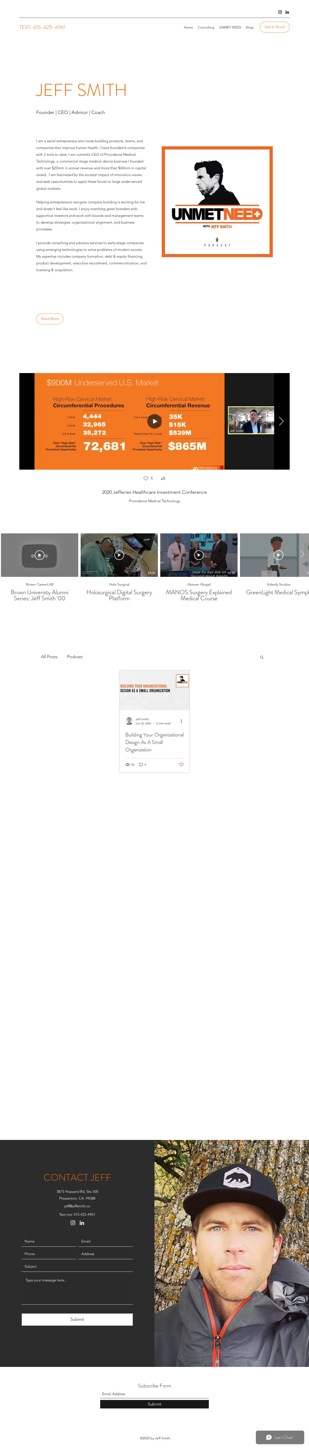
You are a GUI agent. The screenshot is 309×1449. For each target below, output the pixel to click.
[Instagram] (280, 12)
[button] (163, 478)
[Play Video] (39, 555)
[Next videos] (302, 554)
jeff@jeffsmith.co (77, 1206)
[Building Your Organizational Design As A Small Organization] (154, 690)
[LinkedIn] (287, 12)
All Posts (49, 656)
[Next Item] (281, 421)
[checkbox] (148, 478)
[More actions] (183, 721)
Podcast (75, 656)
